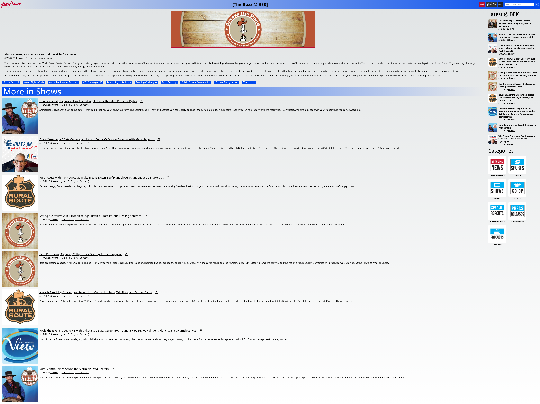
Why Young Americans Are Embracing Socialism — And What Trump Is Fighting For (516, 139)
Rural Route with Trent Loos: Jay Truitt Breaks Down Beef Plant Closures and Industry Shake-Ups (101, 177)
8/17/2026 (503, 89)
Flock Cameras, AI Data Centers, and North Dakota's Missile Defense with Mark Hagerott (97, 139)
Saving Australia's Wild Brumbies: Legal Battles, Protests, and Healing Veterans (90, 216)
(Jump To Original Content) (41, 58)
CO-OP (511, 29)
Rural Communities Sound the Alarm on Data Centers (74, 369)
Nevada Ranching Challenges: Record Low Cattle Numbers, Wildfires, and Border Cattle (95, 292)
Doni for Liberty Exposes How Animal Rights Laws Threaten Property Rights (88, 101)
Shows (19, 58)
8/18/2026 (503, 29)
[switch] (537, 4)
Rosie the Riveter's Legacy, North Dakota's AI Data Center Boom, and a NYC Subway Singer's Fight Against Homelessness (117, 330)
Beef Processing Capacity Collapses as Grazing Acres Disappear (80, 254)
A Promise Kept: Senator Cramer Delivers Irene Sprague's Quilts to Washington (514, 23)
